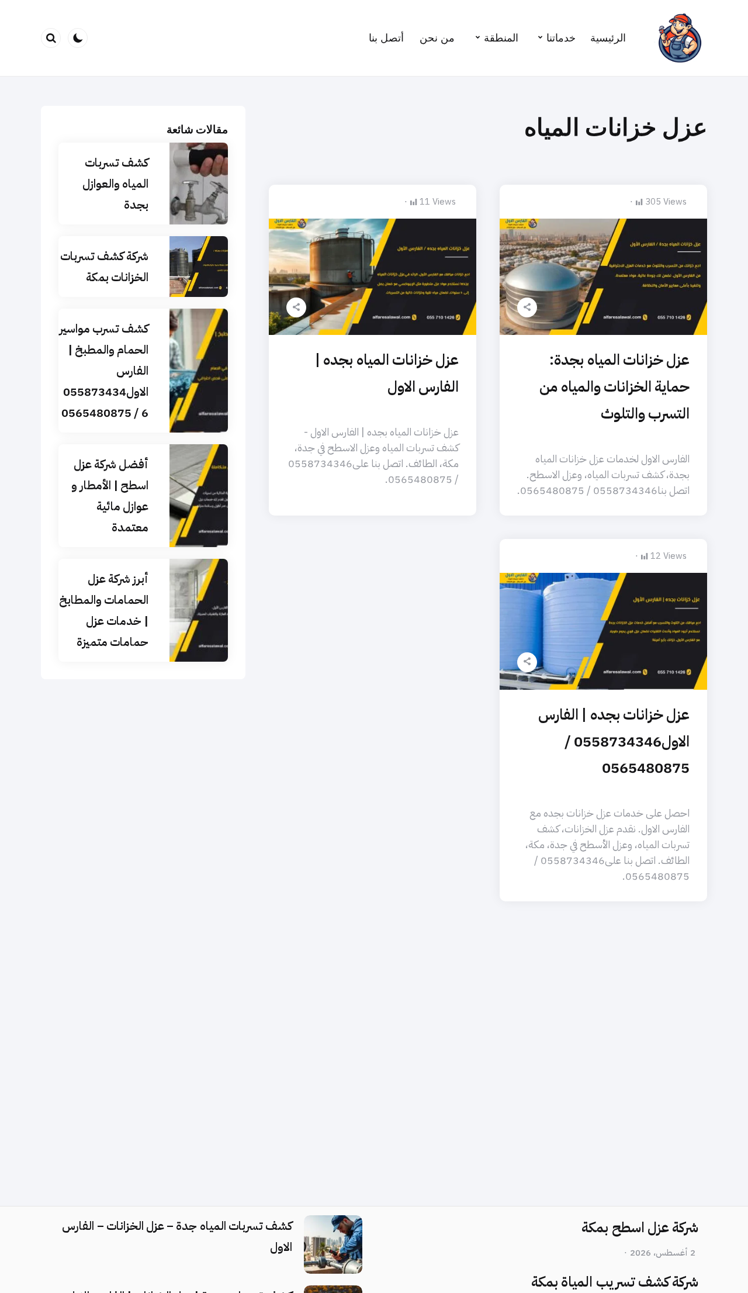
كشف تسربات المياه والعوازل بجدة (115, 183)
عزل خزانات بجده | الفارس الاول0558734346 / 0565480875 (614, 741)
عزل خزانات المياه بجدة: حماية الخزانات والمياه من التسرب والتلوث (614, 386)
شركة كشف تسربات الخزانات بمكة (104, 266)
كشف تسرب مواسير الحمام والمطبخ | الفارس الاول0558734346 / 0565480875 (104, 370)
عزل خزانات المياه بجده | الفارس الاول (387, 373)
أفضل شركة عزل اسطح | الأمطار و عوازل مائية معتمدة (109, 495)
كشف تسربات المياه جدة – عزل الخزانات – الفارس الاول (177, 1236)
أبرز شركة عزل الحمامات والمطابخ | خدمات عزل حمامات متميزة (103, 610)
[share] (527, 307)
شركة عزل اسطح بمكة (639, 1227)
